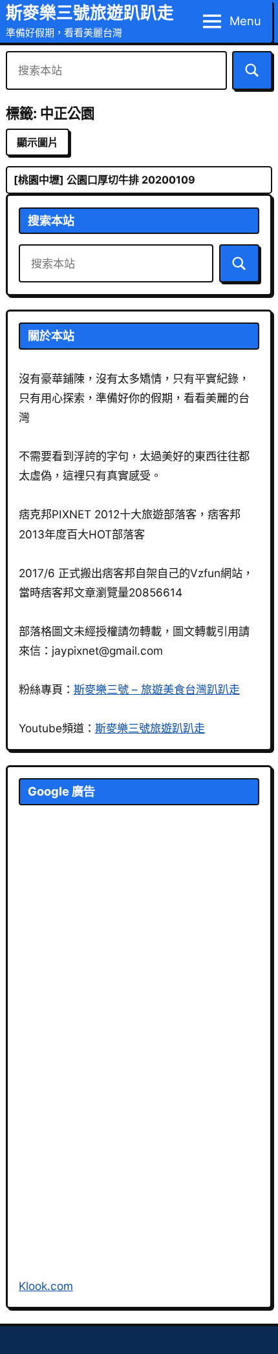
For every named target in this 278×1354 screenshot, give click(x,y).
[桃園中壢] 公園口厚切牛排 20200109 (104, 179)
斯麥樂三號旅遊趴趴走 (90, 13)
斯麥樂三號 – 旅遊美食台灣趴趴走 (157, 689)
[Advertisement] (116, 1057)
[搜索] (252, 70)
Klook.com (46, 1286)
